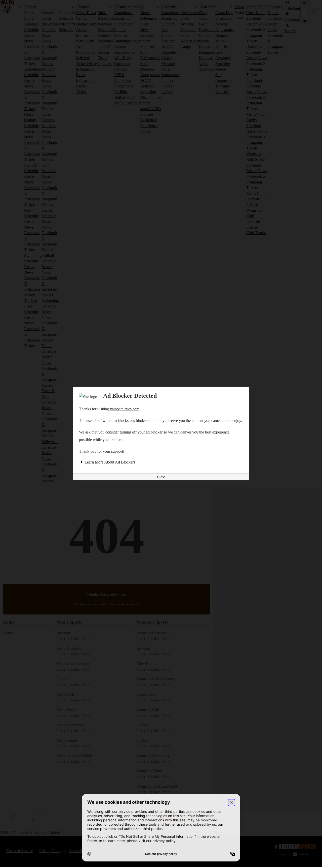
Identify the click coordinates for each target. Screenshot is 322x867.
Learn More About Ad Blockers (110, 462)
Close (161, 477)
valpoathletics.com (124, 409)
